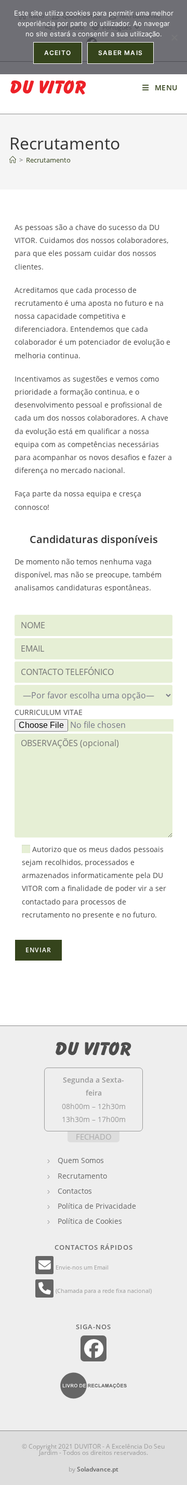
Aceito (57, 53)
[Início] (12, 160)
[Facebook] (93, 1348)
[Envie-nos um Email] (45, 1267)
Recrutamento (48, 160)
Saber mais (120, 53)
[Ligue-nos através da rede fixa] (45, 1290)
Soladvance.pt (97, 1469)
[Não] (174, 37)
